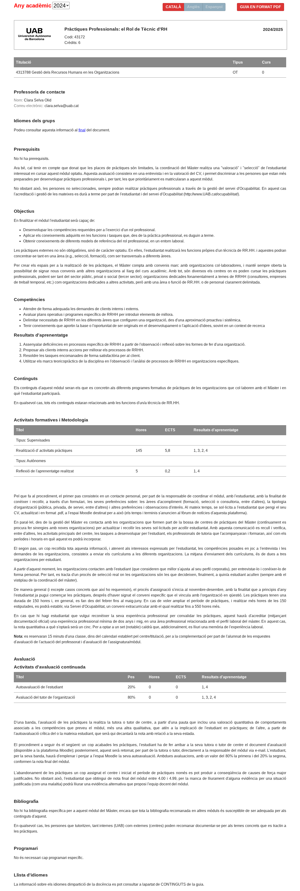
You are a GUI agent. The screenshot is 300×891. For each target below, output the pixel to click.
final (82, 130)
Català (173, 7)
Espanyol (214, 7)
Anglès (193, 7)
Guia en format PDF (260, 7)
